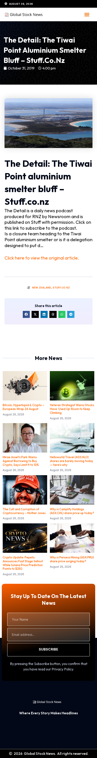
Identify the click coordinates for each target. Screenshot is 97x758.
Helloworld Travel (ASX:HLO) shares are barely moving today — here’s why (71, 461)
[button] (87, 14)
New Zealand (41, 287)
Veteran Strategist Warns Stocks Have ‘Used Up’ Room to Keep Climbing (72, 409)
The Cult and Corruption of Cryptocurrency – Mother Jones (24, 511)
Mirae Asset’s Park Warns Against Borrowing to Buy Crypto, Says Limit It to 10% (21, 461)
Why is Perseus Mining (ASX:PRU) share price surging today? (72, 559)
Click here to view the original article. (42, 258)
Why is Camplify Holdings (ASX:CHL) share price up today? (72, 511)
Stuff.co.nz (61, 287)
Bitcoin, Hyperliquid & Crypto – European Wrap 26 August (23, 407)
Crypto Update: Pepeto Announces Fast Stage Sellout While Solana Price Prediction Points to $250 (23, 563)
